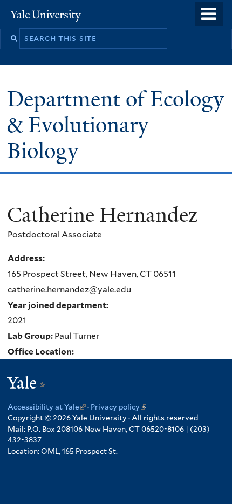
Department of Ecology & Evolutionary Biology (115, 125)
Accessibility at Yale (47, 407)
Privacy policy (118, 407)
